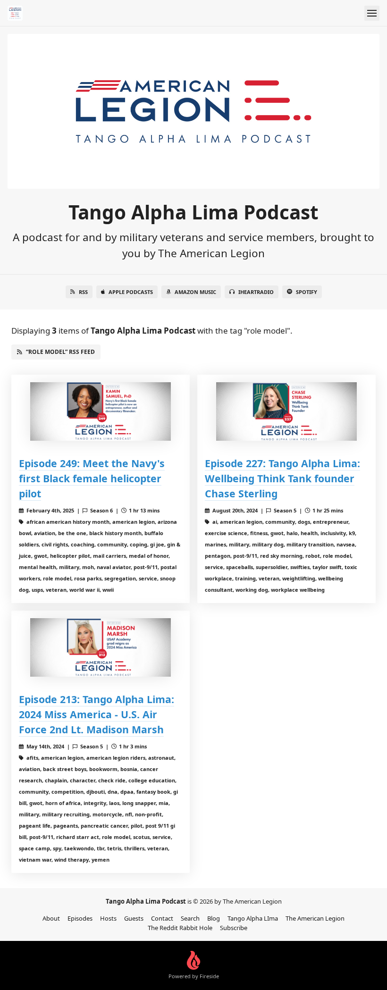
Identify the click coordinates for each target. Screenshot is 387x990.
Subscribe (233, 927)
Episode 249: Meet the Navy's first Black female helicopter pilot (92, 478)
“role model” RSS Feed (60, 352)
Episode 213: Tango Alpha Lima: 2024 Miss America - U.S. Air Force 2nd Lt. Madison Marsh (96, 714)
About (51, 918)
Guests (133, 918)
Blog (213, 918)
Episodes (80, 918)
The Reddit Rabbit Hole (180, 927)
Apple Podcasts (131, 291)
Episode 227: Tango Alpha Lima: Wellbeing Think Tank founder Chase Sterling (282, 478)
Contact (162, 918)
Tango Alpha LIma (252, 918)
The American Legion (315, 918)
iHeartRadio (256, 291)
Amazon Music (195, 291)
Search (190, 918)
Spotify (306, 291)
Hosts (108, 918)
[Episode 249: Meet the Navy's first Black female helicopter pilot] (100, 411)
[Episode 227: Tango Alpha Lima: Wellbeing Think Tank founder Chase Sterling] (286, 411)
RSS (83, 291)
